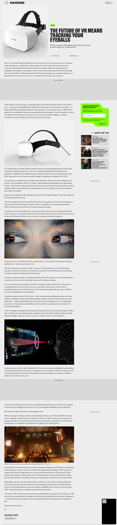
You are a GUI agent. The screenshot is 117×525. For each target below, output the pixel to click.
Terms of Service (88, 120)
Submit (101, 124)
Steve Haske (56, 56)
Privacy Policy (97, 120)
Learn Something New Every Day (91, 106)
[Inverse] (17, 3)
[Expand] (103, 500)
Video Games (9, 518)
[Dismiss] (114, 500)
